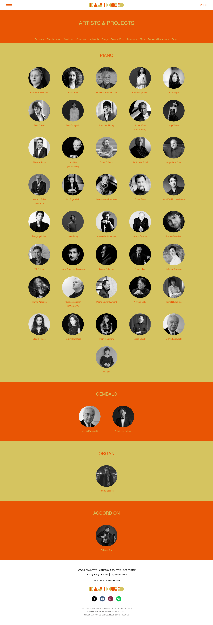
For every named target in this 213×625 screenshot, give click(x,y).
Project (175, 39)
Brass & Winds (117, 39)
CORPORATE (129, 570)
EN (205, 4)
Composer (81, 39)
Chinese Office (113, 580)
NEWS (80, 570)
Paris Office (98, 580)
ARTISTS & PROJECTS (110, 570)
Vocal (142, 39)
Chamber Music (54, 39)
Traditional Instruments (158, 39)
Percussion (132, 39)
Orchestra (39, 39)
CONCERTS (91, 570)
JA (201, 4)
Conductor (69, 39)
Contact (104, 574)
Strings (105, 39)
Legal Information (119, 574)
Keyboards (94, 39)
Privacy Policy (93, 574)
